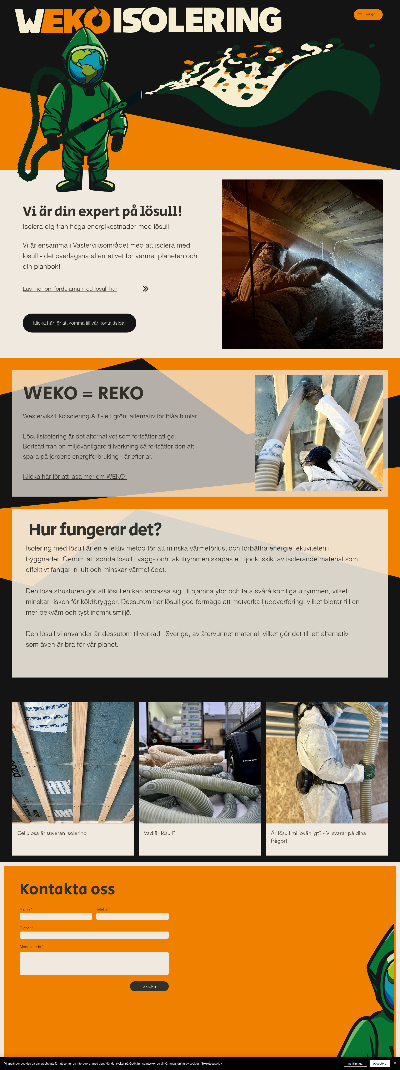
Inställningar (356, 1063)
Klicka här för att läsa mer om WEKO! (75, 476)
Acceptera (379, 1063)
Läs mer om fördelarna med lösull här (70, 288)
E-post (25, 928)
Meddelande (30, 947)
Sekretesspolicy (211, 1063)
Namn (25, 909)
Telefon (102, 909)
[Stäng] (395, 1063)
